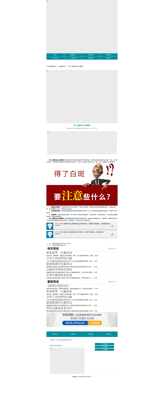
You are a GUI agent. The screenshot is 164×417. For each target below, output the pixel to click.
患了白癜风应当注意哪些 (76, 66)
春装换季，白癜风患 (59, 252)
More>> (112, 248)
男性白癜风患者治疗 (59, 308)
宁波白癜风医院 (51, 66)
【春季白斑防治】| (58, 285)
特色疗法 (55, 58)
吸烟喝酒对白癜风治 (59, 263)
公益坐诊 (73, 58)
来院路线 (90, 58)
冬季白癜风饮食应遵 (59, 275)
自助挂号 (108, 334)
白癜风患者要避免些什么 (59, 245)
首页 (55, 55)
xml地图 (104, 347)
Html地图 (105, 344)
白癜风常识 (62, 66)
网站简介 (55, 334)
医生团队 (90, 55)
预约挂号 (108, 58)
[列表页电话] (82, 319)
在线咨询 (108, 55)
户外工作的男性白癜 (59, 258)
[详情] (96, 255)
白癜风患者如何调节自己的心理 (61, 243)
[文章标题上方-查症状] (82, 96)
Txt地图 (105, 349)
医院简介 (73, 55)
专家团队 (73, 334)
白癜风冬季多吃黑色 (59, 269)
